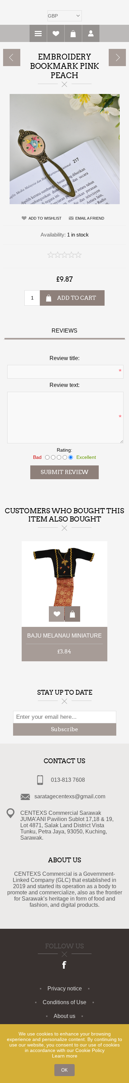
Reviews (64, 331)
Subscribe (64, 729)
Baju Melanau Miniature (64, 636)
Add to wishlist (45, 218)
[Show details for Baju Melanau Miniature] (64, 584)
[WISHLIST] (55, 33)
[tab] (64, 331)
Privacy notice (64, 988)
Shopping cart (73, 33)
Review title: (64, 358)
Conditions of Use (64, 1002)
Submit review (64, 472)
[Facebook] (65, 965)
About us (64, 1016)
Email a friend (89, 218)
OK (64, 1070)
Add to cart (76, 298)
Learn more (64, 1056)
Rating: (64, 450)
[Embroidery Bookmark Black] (11, 57)
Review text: (64, 385)
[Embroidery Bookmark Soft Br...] (117, 57)
